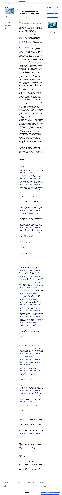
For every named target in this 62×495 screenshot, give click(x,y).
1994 (33, 62)
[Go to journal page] (9, 11)
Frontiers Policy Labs (31, 482)
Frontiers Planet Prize (31, 485)
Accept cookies (50, 494)
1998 (40, 62)
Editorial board (24, 3)
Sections (12, 3)
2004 (35, 50)
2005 (41, 41)
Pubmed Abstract (22, 172)
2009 (25, 47)
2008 (25, 30)
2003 (33, 92)
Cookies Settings (50, 490)
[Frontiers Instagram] (57, 480)
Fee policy (5, 486)
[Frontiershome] (3, 1)
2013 (27, 42)
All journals (12, 1)
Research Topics (20, 3)
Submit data (27, 1)
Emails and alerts (42, 482)
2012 (30, 30)
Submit (41, 485)
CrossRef (26, 172)
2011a (26, 51)
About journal (29, 3)
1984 (34, 34)
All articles (16, 1)
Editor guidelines (6, 485)
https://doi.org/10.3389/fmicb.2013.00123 (26, 9)
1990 (24, 76)
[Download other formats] (57, 13)
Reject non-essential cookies (50, 492)
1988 (27, 62)
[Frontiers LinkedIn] (55, 480)
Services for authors (6, 482)
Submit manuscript (22, 1)
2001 (24, 63)
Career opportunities (43, 486)
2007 (19, 47)
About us (8, 1)
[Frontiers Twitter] (53, 480)
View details (56, 7)
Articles (15, 3)
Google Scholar (31, 172)
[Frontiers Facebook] (51, 480)
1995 (32, 107)
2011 (23, 42)
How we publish (18, 485)
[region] (31, 492)
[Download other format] (49, 21)
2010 (30, 120)
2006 (40, 50)
